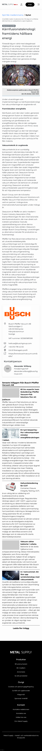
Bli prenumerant (21, 664)
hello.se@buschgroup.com (20, 343)
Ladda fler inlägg (21, 628)
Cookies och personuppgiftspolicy (21, 687)
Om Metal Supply (21, 721)
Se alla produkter (21, 676)
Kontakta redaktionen (21, 709)
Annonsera (21, 672)
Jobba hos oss (21, 717)
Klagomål (21, 694)
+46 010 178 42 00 (16, 347)
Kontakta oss (21, 713)
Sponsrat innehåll (21, 698)
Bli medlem (21, 668)
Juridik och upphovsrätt (21, 691)
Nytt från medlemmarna (12, 15)
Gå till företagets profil (18, 350)
